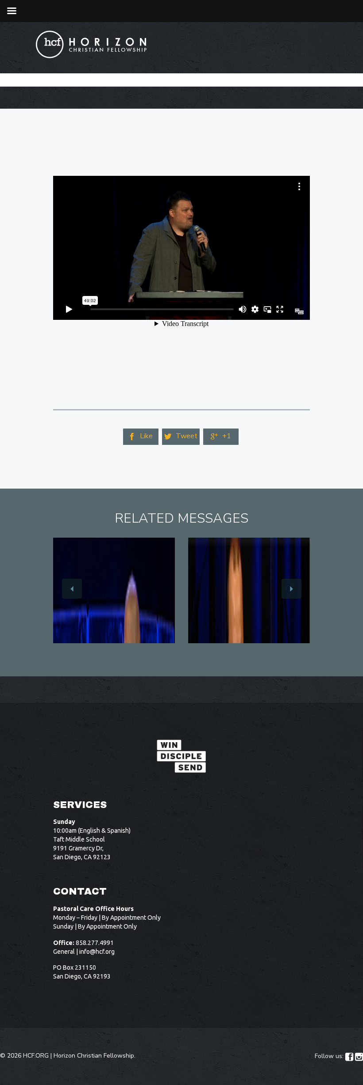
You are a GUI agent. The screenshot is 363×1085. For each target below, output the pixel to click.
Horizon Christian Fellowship (94, 1055)
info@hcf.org (97, 951)
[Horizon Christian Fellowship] (91, 44)
